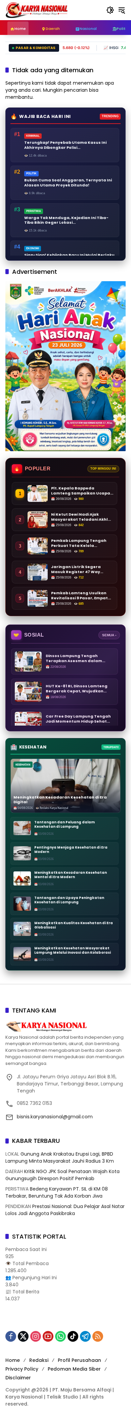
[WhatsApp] (60, 1336)
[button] (110, 10)
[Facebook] (10, 1336)
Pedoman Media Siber (74, 1369)
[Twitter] (23, 1336)
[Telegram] (85, 1336)
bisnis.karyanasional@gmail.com (55, 1116)
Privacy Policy (21, 1369)
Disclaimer (18, 1377)
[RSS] (97, 1336)
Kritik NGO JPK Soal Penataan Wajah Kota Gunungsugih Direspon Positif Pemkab (62, 1175)
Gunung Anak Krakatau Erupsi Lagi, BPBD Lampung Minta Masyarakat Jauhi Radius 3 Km (59, 1157)
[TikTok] (73, 1336)
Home (12, 1360)
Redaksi (38, 1360)
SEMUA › (109, 635)
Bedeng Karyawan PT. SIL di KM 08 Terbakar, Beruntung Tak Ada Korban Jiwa (56, 1192)
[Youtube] (48, 1336)
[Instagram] (35, 1336)
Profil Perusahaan (79, 1360)
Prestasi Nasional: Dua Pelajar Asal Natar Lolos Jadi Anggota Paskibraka (65, 1210)
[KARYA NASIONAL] (36, 9)
